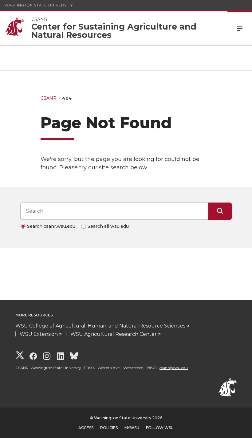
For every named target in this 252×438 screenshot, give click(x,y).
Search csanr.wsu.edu (51, 226)
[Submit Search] (220, 211)
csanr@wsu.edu (173, 367)
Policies (109, 427)
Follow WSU (160, 427)
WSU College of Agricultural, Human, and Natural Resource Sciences (100, 326)
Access (85, 427)
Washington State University (38, 5)
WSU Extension (39, 334)
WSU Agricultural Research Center (113, 334)
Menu (239, 28)
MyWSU (131, 427)
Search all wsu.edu (108, 226)
